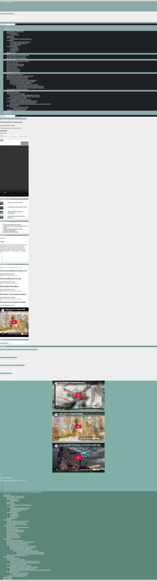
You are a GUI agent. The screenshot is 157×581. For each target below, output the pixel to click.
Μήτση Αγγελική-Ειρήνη (13, 71)
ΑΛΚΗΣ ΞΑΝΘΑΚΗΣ (9, 230)
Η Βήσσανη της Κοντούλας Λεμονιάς (17, 207)
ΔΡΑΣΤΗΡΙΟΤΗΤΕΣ (9, 90)
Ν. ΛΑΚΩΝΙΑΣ (14, 48)
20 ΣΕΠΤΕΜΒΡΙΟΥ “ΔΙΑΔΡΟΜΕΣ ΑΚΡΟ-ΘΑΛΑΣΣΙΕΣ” (22, 101)
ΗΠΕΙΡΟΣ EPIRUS (12, 33)
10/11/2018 (3, 125)
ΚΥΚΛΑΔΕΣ (10, 36)
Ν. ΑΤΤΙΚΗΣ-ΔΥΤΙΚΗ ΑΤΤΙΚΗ (18, 43)
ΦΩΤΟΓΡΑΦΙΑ (7, 73)
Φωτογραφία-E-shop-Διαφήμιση (15, 74)
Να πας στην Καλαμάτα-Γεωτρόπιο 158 (13, 271)
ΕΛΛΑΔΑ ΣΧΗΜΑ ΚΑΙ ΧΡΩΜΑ (16, 93)
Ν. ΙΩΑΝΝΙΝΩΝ (14, 34)
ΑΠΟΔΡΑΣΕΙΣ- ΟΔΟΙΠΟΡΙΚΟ (15, 31)
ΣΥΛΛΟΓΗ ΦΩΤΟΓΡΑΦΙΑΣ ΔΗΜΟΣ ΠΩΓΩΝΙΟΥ (30, 87)
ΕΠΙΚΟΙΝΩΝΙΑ (7, 111)
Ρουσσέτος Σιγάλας (12, 67)
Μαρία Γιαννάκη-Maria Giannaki (15, 65)
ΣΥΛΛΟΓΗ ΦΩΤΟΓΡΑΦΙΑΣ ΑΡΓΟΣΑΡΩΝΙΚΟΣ (23, 80)
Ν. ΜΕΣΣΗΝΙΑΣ (14, 49)
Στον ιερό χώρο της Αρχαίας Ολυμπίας (13, 302)
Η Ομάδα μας (6, 28)
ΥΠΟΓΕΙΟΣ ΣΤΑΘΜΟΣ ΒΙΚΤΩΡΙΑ (16, 110)
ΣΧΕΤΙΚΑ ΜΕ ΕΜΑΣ (9, 59)
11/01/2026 (3, 380)
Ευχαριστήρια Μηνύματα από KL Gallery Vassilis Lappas (25, 96)
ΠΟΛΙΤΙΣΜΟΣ (7, 53)
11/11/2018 (3, 289)
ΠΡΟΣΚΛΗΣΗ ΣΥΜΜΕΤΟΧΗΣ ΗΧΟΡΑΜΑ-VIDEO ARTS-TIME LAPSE (30, 104)
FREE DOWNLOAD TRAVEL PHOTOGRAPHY (20, 76)
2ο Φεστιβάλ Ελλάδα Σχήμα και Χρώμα (20, 99)
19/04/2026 (3, 372)
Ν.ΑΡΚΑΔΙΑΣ (14, 51)
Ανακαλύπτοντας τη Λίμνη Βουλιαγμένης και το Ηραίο (15, 360)
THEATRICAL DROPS (13, 92)
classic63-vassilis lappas (10, 17)
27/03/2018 (3, 297)
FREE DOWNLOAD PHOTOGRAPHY (17, 77)
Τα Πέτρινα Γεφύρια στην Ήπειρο (12, 224)
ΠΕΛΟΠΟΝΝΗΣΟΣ (12, 46)
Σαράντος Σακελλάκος (12, 62)
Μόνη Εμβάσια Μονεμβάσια (9, 286)
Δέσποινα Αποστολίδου (13, 68)
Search (2, 140)
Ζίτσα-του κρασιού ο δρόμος (15, 202)
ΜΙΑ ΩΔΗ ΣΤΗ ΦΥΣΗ (13, 105)
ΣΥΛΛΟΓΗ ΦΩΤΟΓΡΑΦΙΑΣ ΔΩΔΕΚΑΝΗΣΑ (22, 82)
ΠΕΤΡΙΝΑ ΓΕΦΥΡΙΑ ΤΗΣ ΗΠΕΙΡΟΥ (17, 58)
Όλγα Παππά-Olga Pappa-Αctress (15, 64)
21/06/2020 (3, 274)
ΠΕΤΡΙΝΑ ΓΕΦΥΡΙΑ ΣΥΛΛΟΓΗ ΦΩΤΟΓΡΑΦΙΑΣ (30, 86)
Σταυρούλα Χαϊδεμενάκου (13, 70)
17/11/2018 (3, 281)
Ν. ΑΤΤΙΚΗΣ (10, 40)
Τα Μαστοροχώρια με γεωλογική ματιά (11, 122)
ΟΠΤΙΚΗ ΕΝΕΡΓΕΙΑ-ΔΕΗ (10, 232)
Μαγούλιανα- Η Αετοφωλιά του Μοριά (13, 294)
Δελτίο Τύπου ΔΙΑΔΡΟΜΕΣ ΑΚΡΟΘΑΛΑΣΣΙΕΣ (23, 102)
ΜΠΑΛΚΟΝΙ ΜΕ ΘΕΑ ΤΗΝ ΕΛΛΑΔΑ (14, 30)
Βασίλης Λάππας (10, 125)
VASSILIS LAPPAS (11, 372)
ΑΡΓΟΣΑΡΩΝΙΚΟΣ (15, 45)
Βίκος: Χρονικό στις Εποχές (20, 108)
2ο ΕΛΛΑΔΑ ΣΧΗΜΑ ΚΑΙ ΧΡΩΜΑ (17, 98)
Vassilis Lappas (37, 492)
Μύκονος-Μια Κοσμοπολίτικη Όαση (12, 229)
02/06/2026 (3, 356)
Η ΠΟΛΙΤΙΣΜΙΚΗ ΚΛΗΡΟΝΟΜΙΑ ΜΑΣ (18, 55)
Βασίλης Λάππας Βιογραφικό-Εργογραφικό (18, 61)
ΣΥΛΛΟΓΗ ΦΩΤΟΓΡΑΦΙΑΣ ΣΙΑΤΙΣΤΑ (17, 89)
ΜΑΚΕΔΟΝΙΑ (11, 37)
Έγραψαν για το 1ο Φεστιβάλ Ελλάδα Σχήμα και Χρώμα (24, 95)
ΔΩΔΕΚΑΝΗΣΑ (11, 52)
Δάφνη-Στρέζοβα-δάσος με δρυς (10, 278)
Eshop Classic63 (7, 113)
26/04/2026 (3, 364)
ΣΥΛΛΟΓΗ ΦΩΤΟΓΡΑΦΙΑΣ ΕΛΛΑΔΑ (17, 79)
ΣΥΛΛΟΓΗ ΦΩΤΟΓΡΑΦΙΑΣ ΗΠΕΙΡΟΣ (20, 83)
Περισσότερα (3, 131)
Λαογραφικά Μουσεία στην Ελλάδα (16, 56)
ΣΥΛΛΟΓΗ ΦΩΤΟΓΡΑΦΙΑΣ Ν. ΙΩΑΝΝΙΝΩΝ (25, 84)
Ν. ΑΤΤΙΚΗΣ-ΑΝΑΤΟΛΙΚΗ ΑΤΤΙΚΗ (20, 42)
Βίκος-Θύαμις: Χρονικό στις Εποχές (19, 107)
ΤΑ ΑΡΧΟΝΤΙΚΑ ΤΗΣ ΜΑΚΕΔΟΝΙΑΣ (20, 39)
